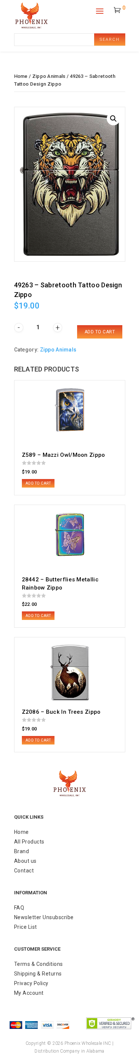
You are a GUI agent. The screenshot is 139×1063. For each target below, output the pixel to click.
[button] (113, 118)
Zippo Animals (49, 76)
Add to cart (100, 331)
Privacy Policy (31, 983)
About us (25, 861)
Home (21, 76)
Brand (21, 851)
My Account (29, 993)
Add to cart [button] (38, 483)
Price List (25, 927)
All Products (29, 842)
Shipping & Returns (38, 974)
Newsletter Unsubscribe (44, 917)
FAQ (19, 908)
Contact (24, 871)
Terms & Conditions (38, 964)
